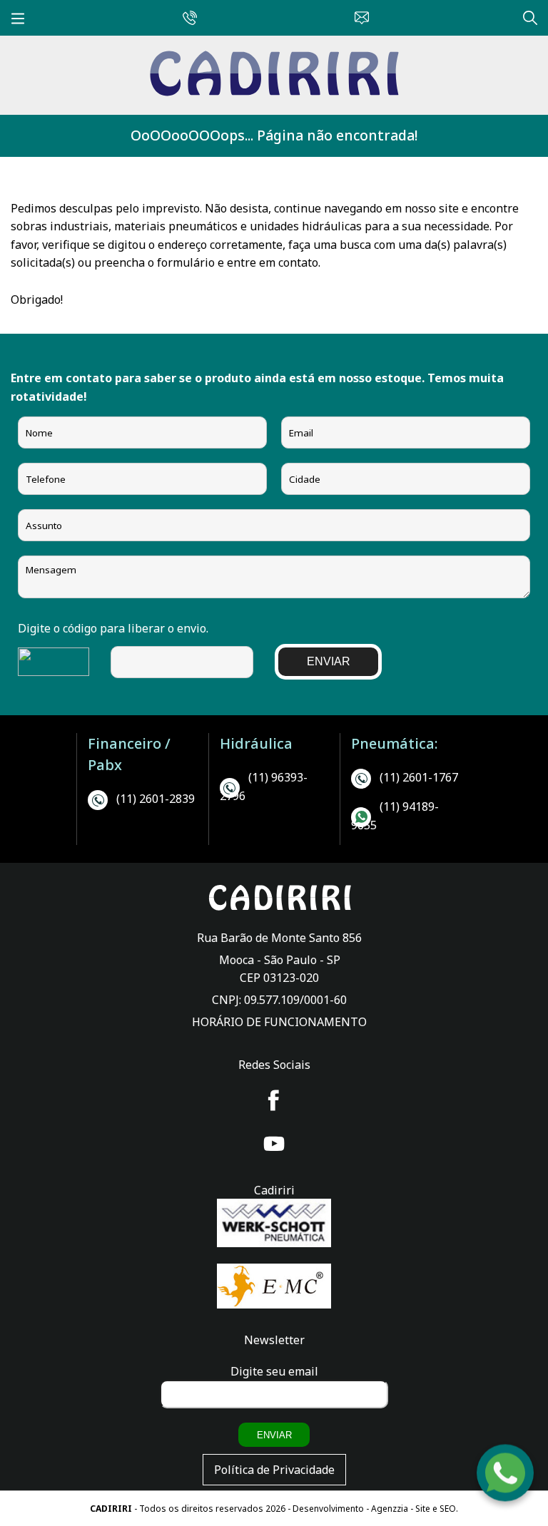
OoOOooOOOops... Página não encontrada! (274, 135)
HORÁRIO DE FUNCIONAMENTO (279, 1022)
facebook (274, 1100)
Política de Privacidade (274, 1470)
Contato (358, 15)
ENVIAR (328, 661)
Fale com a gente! (505, 1471)
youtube (274, 1143)
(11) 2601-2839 (155, 798)
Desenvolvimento (329, 1508)
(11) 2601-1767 (419, 777)
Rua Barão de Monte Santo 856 (279, 938)
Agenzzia (389, 1508)
